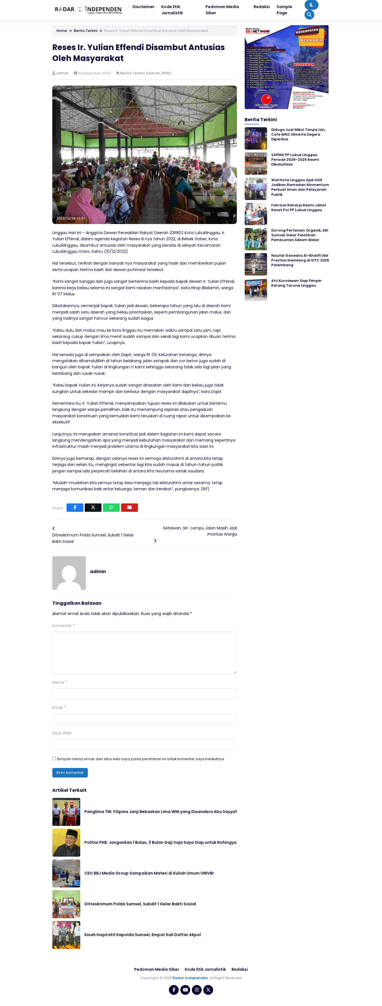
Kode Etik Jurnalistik (205, 969)
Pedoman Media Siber (156, 969)
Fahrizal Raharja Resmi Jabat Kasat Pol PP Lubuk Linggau (298, 207)
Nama (59, 682)
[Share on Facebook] (75, 507)
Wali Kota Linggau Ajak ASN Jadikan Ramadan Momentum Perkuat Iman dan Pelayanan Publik (300, 187)
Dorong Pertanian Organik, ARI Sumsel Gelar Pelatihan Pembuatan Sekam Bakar (299, 235)
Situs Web (62, 733)
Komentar (63, 625)
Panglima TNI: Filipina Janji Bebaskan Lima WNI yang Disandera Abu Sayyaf (160, 811)
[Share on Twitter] (93, 507)
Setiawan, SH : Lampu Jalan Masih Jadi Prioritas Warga (200, 531)
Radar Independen (190, 978)
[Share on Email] (129, 507)
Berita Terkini (132, 73)
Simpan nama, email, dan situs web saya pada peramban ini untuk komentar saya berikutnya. (141, 759)
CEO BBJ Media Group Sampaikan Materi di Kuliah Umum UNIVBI (149, 873)
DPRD (166, 73)
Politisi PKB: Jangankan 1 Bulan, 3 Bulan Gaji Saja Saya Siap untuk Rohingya (160, 842)
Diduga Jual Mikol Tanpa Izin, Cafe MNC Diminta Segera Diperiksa (298, 134)
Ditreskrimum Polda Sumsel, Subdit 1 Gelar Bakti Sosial (93, 538)
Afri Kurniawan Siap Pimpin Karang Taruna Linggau (296, 283)
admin (62, 73)
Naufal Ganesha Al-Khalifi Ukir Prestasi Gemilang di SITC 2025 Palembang (300, 260)
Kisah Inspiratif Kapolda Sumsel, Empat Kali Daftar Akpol (142, 934)
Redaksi (240, 969)
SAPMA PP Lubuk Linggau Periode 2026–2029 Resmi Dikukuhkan (295, 159)
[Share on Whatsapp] (111, 507)
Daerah (153, 73)
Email (59, 707)
